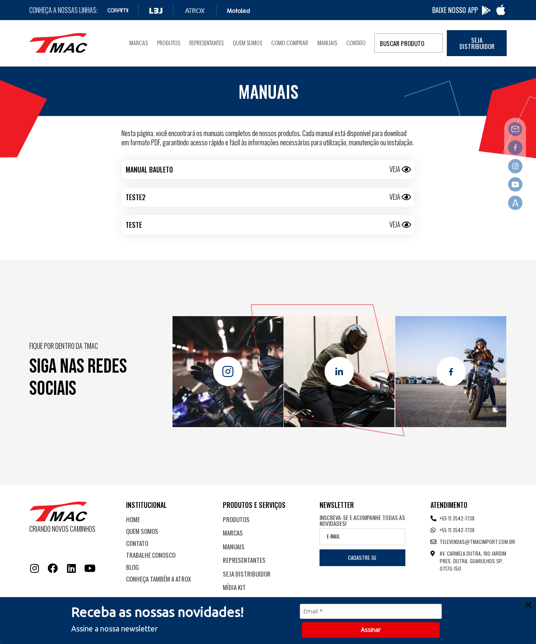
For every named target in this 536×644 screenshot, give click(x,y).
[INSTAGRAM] (34, 568)
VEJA (394, 169)
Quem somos (247, 42)
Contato (356, 42)
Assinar (371, 630)
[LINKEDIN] (71, 568)
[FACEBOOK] (53, 568)
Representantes (206, 42)
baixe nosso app (455, 10)
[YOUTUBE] (90, 568)
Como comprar (289, 42)
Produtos (168, 42)
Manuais (327, 42)
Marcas (138, 42)
